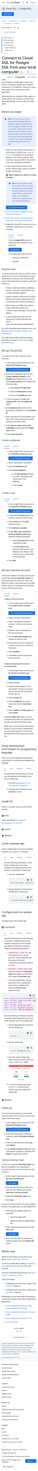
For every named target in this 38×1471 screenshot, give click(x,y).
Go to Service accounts (19, 678)
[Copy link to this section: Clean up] (14, 1108)
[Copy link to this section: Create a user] (17, 493)
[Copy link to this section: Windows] (14, 835)
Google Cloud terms (9, 1453)
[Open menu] (3, 2)
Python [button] (28, 768)
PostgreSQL (26, 8)
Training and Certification (10, 1419)
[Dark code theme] (28, 880)
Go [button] (5, 768)
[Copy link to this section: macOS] (12, 829)
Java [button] (11, 768)
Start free (7, 14)
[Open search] (23, 2)
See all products (7, 1368)
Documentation (13, 21)
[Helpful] (14, 27)
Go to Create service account (22, 613)
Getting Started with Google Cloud (13, 1409)
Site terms (23, 1450)
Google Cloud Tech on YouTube (12, 1442)
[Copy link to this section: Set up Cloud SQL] (24, 351)
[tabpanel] (21, 251)
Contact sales (6, 1378)
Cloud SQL (11, 8)
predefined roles (8, 343)
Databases (23, 21)
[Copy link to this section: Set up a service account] (32, 570)
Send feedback (9, 32)
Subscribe (31, 1461)
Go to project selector (16, 207)
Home (3, 21)
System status (6, 1397)
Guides (16, 23)
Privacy (15, 1450)
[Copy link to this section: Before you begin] (24, 112)
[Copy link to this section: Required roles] (18, 269)
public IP (10, 1286)
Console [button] (11, 235)
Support (4, 1390)
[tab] (11, 234)
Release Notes (6, 1394)
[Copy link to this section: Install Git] (14, 801)
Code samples (6, 1413)
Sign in (33, 2)
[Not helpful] (17, 27)
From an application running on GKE (19, 1318)
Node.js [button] (19, 768)
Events (4, 1432)
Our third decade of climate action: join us (16, 1456)
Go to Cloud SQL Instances (18, 370)
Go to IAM (12, 1183)
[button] (21, 176)
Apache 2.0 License (8, 1349)
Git (8, 807)
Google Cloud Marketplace (10, 1374)
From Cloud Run (12, 1322)
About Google (6, 1450)
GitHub (4, 1406)
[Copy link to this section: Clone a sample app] (26, 844)
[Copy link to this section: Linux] (11, 815)
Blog (3, 1428)
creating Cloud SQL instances (17, 1259)
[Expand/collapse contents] (13, 37)
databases (13, 1266)
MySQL (10, 77)
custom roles (22, 340)
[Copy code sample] (31, 880)
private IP (10, 1292)
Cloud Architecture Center (10, 1416)
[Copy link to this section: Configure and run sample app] (8, 915)
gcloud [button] (20, 235)
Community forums (8, 1387)
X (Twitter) (5, 1435)
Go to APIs (12, 1234)
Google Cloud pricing (8, 1371)
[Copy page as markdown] (28, 72)
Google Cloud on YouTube (10, 1439)
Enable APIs (15, 250)
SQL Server (32, 77)
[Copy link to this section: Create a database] (22, 440)
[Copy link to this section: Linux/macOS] (17, 927)
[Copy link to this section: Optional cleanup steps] (26, 1160)
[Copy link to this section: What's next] (17, 1251)
